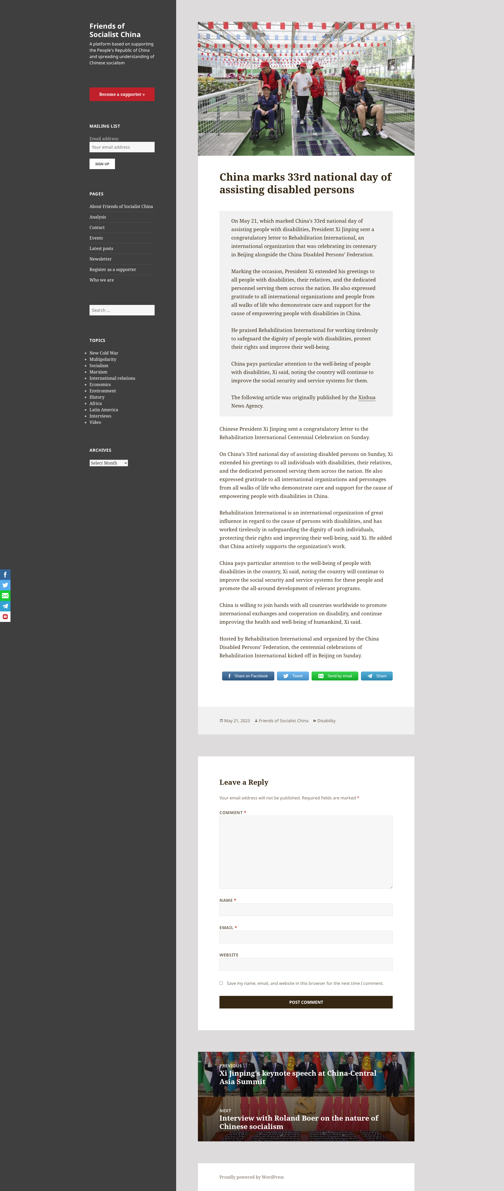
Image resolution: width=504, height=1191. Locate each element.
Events (96, 238)
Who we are (102, 280)
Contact (97, 227)
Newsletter (101, 259)
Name (228, 900)
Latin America (104, 410)
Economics (100, 384)
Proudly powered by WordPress (251, 1177)
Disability (326, 721)
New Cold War (104, 353)
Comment (232, 812)
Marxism (98, 372)
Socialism (99, 365)
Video (95, 422)
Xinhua (367, 397)
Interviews (100, 416)
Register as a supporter (113, 269)
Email (228, 927)
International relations (112, 378)
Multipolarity (103, 359)
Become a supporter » (122, 94)
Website (228, 955)
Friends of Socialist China (115, 30)
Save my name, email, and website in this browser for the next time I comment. (305, 983)
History (97, 397)
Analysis (98, 217)
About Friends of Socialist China (121, 206)
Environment (103, 391)
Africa (96, 403)
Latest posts (101, 248)
